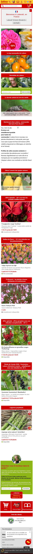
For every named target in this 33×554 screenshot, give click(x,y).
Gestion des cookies (7, 545)
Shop (5, 509)
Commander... (24, 33)
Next (29, 64)
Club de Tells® (17, 509)
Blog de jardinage (27, 509)
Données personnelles (8, 539)
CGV (3, 542)
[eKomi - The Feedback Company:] (11, 520)
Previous (4, 64)
